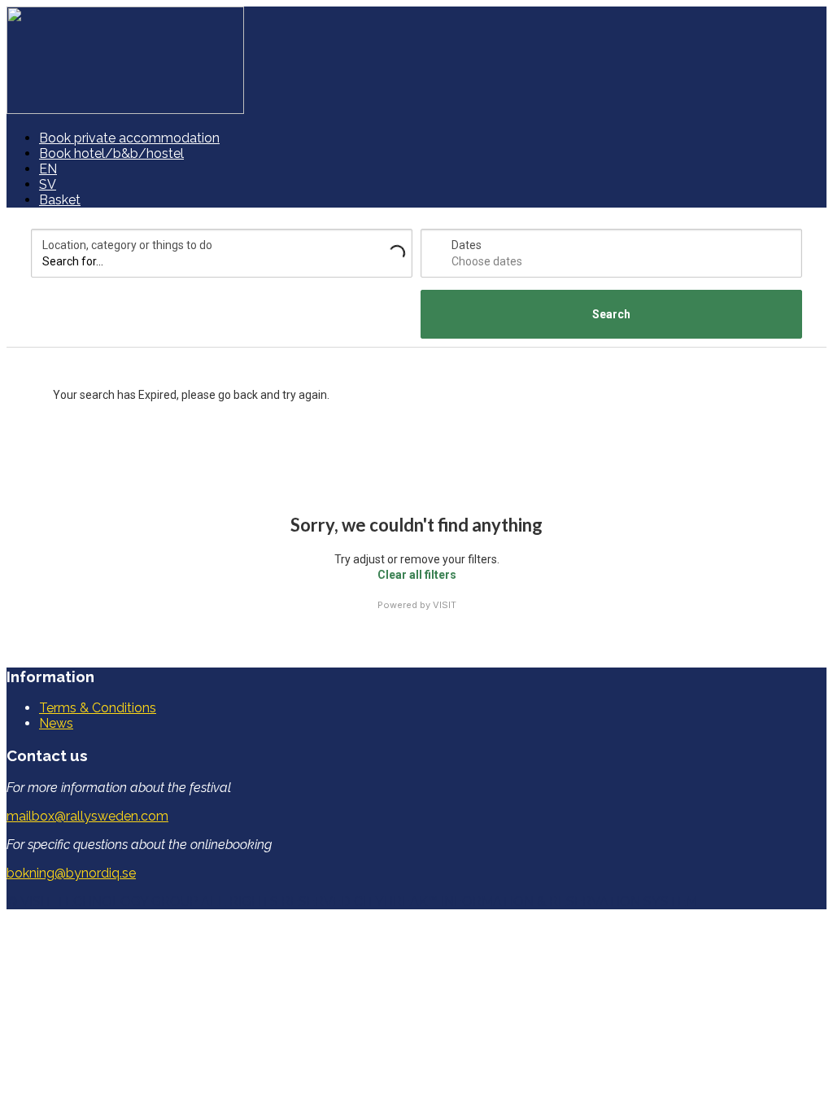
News (56, 723)
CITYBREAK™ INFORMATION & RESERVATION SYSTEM (525, 901)
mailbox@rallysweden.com (87, 816)
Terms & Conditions (97, 708)
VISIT (444, 605)
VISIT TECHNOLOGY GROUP (109, 901)
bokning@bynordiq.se (71, 873)
